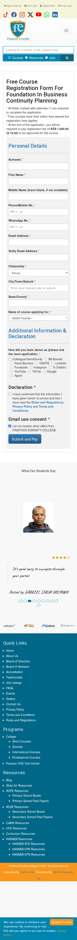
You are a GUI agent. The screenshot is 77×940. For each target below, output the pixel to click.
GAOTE (44, 363)
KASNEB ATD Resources (28, 844)
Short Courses (21, 741)
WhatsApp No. (19, 220)
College (11, 736)
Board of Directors (18, 661)
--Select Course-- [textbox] (21, 318)
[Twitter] (31, 14)
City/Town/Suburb (21, 281)
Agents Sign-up (14, 5)
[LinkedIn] (56, 14)
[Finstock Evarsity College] (18, 31)
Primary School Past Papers (30, 801)
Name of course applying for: (29, 312)
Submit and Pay (25, 439)
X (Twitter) (59, 367)
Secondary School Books (28, 811)
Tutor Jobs (31, 5)
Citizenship (17, 266)
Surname (15, 159)
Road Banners (24, 363)
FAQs (9, 688)
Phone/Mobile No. (21, 205)
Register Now (48, 5)
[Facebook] (15, 14)
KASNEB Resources (19, 839)
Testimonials (14, 677)
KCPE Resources (17, 791)
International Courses (26, 752)
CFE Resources (16, 828)
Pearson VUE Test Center (23, 763)
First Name (16, 175)
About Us (12, 656)
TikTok (36, 371)
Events (10, 693)
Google (51, 371)
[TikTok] (6, 14)
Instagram (40, 367)
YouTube (20, 371)
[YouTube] (39, 14)
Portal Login (66, 5)
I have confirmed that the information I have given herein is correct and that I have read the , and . (38, 402)
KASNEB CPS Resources (28, 854)
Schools (17, 747)
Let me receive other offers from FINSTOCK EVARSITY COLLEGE (34, 428)
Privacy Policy (15, 709)
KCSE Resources (17, 807)
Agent (18, 375)
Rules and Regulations (21, 720)
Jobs (52, 57)
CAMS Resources (17, 823)
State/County (18, 297)
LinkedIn (61, 363)
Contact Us (13, 704)
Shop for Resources (19, 785)
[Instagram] (23, 14)
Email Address (19, 236)
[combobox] (13, 211)
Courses (17, 57)
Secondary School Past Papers (32, 817)
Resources (36, 57)
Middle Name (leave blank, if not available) (38, 190)
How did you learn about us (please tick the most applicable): (36, 352)
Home (10, 650)
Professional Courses (26, 757)
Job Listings (14, 682)
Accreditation (14, 672)
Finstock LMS (27, 872)
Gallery (10, 699)
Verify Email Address (23, 251)
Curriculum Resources (20, 833)
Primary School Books (26, 795)
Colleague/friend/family (27, 359)
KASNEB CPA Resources (28, 849)
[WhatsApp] (48, 14)
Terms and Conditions (20, 715)
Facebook (21, 367)
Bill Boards (55, 359)
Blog (9, 780)
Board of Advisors (17, 666)
